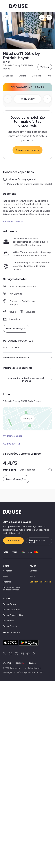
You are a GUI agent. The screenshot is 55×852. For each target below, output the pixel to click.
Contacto (33, 570)
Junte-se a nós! (13, 540)
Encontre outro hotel (27, 150)
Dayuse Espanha (10, 626)
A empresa (7, 570)
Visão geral (8, 76)
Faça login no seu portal (37, 541)
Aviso (5, 576)
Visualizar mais (11, 221)
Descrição (36, 76)
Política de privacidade (26, 672)
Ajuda (32, 576)
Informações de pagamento (17, 367)
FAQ (49, 76)
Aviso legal (7, 672)
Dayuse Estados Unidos (13, 615)
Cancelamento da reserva (40, 581)
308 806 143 (13, 443)
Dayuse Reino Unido (11, 609)
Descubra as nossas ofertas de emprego (11, 588)
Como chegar (14, 435)
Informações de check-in (16, 357)
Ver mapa (44, 67)
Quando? (29, 98)
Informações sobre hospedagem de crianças (26, 379)
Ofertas (22, 76)
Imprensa (7, 581)
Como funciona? (11, 347)
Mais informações (16, 328)
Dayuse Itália (8, 620)
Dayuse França (9, 604)
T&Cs (42, 672)
